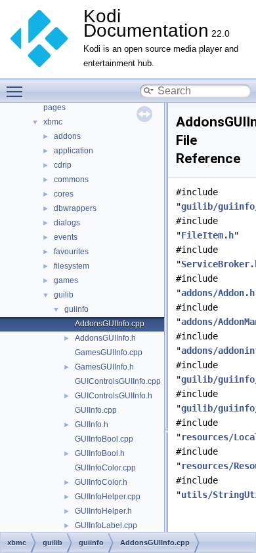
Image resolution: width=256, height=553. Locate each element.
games (66, 280)
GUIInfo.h (91, 424)
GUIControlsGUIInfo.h (113, 395)
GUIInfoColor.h (101, 482)
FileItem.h (207, 235)
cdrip (63, 165)
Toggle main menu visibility (17, 91)
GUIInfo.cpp (96, 410)
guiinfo (76, 309)
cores (64, 194)
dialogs (67, 222)
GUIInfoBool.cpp (104, 439)
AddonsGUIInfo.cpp (109, 323)
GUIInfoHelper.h (103, 511)
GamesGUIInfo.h (104, 367)
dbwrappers (75, 208)
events (65, 237)
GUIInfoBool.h (100, 453)
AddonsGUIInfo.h (105, 338)
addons (67, 136)
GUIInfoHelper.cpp (107, 496)
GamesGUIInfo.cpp (108, 352)
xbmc (52, 121)
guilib (64, 294)
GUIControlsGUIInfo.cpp (118, 381)
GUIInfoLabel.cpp (106, 525)
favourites (71, 251)
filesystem (71, 266)
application (73, 150)
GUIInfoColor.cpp (105, 467)
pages (54, 107)
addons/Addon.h (218, 293)
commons (71, 179)
